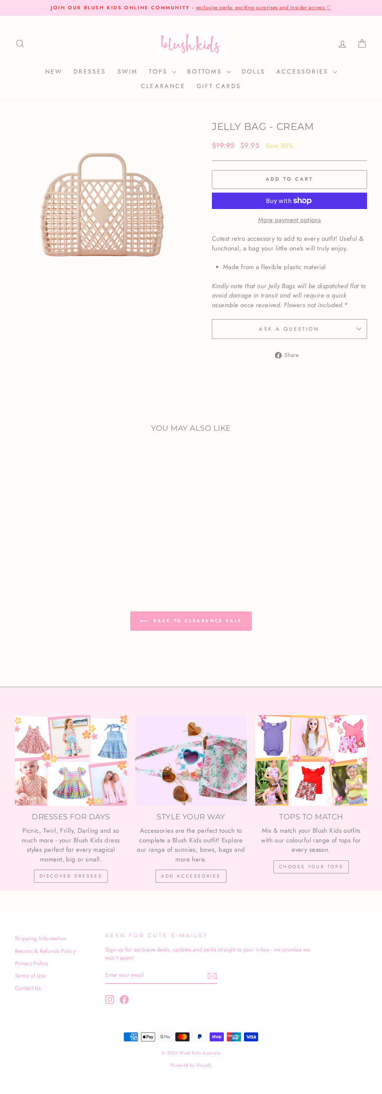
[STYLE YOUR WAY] (191, 760)
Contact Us (28, 988)
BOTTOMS (206, 71)
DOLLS (253, 71)
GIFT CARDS (219, 86)
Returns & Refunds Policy (45, 951)
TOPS (159, 71)
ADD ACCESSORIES (191, 876)
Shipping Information (41, 938)
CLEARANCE (163, 86)
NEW (54, 71)
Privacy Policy (31, 963)
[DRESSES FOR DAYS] (71, 760)
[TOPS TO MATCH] (311, 760)
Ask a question (289, 329)
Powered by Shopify (191, 1065)
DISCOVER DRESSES (71, 876)
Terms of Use (30, 975)
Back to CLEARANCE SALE (196, 620)
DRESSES (89, 71)
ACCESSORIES (303, 71)
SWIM (128, 71)
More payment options (289, 219)
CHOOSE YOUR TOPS (311, 866)
